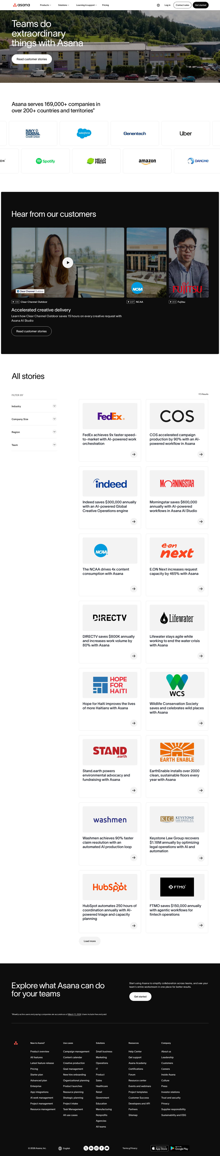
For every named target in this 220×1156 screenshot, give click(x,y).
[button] (67, 263)
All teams (101, 1126)
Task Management (73, 1109)
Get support (135, 1057)
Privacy (165, 1103)
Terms (125, 1148)
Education (101, 1103)
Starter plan (36, 1074)
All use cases (70, 1115)
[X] (86, 1148)
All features (36, 1057)
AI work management (41, 1097)
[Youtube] (106, 1148)
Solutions (62, 5)
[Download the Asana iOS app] (160, 1148)
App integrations (39, 1092)
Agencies (101, 1120)
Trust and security (170, 1097)
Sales (99, 1080)
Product (100, 1074)
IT (97, 1068)
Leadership (167, 1057)
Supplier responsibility (173, 1109)
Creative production (74, 1063)
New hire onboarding (74, 1074)
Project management (41, 1103)
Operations (102, 1063)
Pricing (105, 5)
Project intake (70, 1103)
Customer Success (139, 1097)
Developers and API (139, 1103)
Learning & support (85, 5)
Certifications (136, 1068)
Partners (133, 1109)
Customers (167, 1063)
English (66, 1148)
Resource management (42, 1109)
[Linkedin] (91, 1148)
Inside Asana (168, 1074)
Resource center (137, 1080)
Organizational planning (76, 1080)
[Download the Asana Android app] (179, 1148)
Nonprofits (101, 1115)
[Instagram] (96, 1148)
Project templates (138, 1092)
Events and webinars (140, 1086)
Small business (104, 1051)
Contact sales (182, 5)
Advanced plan (38, 1080)
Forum (132, 1074)
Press (164, 1086)
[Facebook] (101, 1148)
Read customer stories (32, 59)
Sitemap (133, 1115)
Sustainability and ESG (173, 1115)
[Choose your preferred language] (158, 5)
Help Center (135, 1051)
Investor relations (170, 1092)
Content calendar (72, 1057)
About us (166, 1051)
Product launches (72, 1086)
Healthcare (102, 1086)
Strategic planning (73, 1097)
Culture (165, 1080)
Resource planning (73, 1092)
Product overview (39, 1051)
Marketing (101, 1057)
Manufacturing (104, 1109)
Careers (165, 1068)
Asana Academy (137, 1063)
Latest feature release (42, 1063)
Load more (90, 941)
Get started (200, 5)
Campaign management (76, 1051)
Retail (99, 1092)
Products (44, 5)
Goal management (73, 1068)
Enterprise (35, 1086)
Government (102, 1097)
